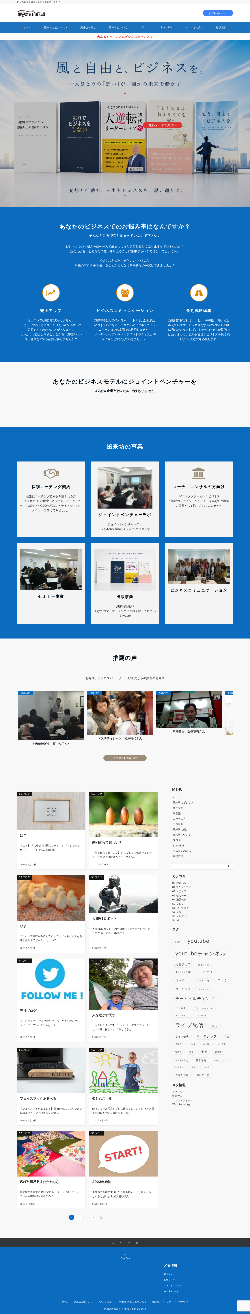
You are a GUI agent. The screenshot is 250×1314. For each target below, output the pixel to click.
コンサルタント (202, 981)
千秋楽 (192, 1044)
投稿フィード (180, 1096)
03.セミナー (179, 895)
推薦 (204, 1052)
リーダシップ (206, 1036)
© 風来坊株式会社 (113, 1309)
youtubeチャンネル (200, 953)
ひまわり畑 (203, 965)
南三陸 (206, 1044)
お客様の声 (183, 964)
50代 (177, 942)
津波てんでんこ (221, 1060)
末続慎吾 (219, 1052)
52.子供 (176, 912)
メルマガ (202, 1015)
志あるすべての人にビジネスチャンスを (125, 36)
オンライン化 (206, 972)
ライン (214, 1026)
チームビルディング (194, 998)
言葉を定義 (182, 1074)
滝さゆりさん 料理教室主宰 (126, 738)
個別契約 (178, 807)
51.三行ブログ (180, 907)
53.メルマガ (179, 916)
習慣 (193, 1067)
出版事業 (178, 823)
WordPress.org (181, 1104)
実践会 (178, 1052)
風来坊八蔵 (203, 1074)
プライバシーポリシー (178, 1301)
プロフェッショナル (203, 1008)
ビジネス (180, 1008)
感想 (191, 1052)
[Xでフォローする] (113, 1243)
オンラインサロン (183, 972)
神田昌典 (179, 1067)
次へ (102, 1217)
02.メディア (179, 891)
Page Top (125, 1258)
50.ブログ (178, 903)
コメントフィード (182, 1100)
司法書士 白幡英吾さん (57, 731)
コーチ (223, 980)
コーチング (183, 989)
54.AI (175, 920)
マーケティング (182, 1015)
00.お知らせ (179, 882)
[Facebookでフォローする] (121, 1243)
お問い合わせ (218, 13)
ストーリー (203, 989)
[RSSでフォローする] (137, 1243)
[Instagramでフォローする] (129, 1243)
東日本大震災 (181, 1060)
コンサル (181, 980)
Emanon (141, 1309)
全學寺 (178, 1044)
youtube (198, 941)
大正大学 (221, 1044)
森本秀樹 (201, 1060)
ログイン (177, 1091)
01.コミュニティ (181, 887)
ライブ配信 (189, 1025)
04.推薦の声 (179, 899)
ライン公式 (182, 1036)
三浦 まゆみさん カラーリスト (195, 739)
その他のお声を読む (125, 758)
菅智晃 (206, 1067)
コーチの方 (179, 818)
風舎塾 (177, 813)
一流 (227, 1037)
